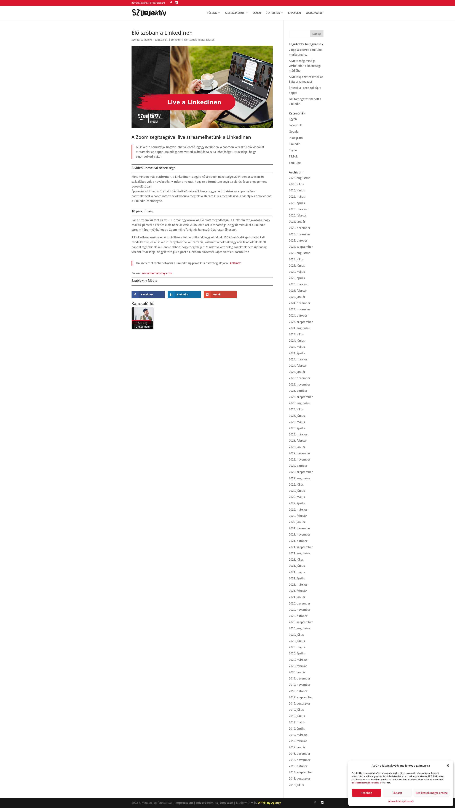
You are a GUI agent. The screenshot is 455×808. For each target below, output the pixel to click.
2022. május (297, 497)
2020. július (296, 635)
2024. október (298, 315)
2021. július (296, 559)
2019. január (297, 747)
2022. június (297, 491)
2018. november (300, 760)
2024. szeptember (301, 322)
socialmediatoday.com (157, 273)
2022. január (297, 522)
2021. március (298, 585)
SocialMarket (314, 13)
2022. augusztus (300, 478)
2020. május (297, 647)
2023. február (298, 441)
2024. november (300, 309)
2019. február (298, 741)
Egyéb (293, 119)
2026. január (297, 222)
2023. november (300, 384)
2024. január (297, 372)
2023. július (296, 409)
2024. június (297, 341)
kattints (235, 263)
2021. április (297, 578)
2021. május (297, 572)
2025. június (297, 265)
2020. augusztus (300, 628)
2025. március (298, 284)
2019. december (299, 678)
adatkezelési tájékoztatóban (366, 782)
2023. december (299, 378)
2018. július (296, 785)
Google (293, 131)
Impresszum (184, 803)
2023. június (297, 416)
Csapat (257, 13)
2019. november (300, 685)
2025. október (298, 240)
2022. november (300, 459)
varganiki (146, 39)
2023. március (298, 434)
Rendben (366, 792)
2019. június (297, 716)
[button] (448, 765)
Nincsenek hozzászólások (199, 39)
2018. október (298, 766)
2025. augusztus (300, 253)
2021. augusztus (300, 553)
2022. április (297, 503)
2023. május (297, 422)
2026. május (297, 197)
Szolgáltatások (235, 13)
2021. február (298, 591)
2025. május (297, 272)
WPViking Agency (269, 803)
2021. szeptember (301, 547)
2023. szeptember (301, 397)
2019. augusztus (300, 703)
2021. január (297, 597)
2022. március (298, 510)
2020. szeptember (301, 622)
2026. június (297, 190)
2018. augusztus (300, 778)
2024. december (299, 303)
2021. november (300, 534)
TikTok (293, 156)
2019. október (298, 691)
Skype (293, 150)
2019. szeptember (301, 697)
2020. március (298, 660)
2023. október (298, 391)
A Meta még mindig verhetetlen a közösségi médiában (305, 65)
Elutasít (397, 792)
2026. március (298, 209)
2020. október (298, 616)
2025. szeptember (301, 247)
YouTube (295, 163)
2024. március (298, 359)
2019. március (298, 735)
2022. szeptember (301, 472)
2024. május (297, 347)
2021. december (299, 528)
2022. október (298, 466)
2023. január (297, 447)
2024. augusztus (300, 328)
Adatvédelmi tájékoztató (400, 801)
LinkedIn (176, 39)
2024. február (298, 366)
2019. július (296, 710)
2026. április (297, 203)
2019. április (297, 729)
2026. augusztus (300, 178)
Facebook (295, 125)
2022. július (296, 484)
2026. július (296, 184)
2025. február (298, 291)
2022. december (299, 453)
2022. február (298, 516)
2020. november (300, 610)
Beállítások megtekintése (432, 792)
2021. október (298, 541)
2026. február (298, 215)
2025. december (299, 228)
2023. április (297, 428)
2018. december (299, 754)
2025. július (296, 259)
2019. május (297, 722)
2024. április (297, 353)
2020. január (297, 672)
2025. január (297, 297)
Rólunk (212, 13)
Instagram (296, 138)
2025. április (297, 278)
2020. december (299, 603)
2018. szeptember (301, 772)
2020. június (297, 641)
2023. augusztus (300, 403)
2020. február (298, 666)
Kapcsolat (294, 13)
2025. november (300, 234)
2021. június (297, 566)
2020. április (297, 653)
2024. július (296, 334)
